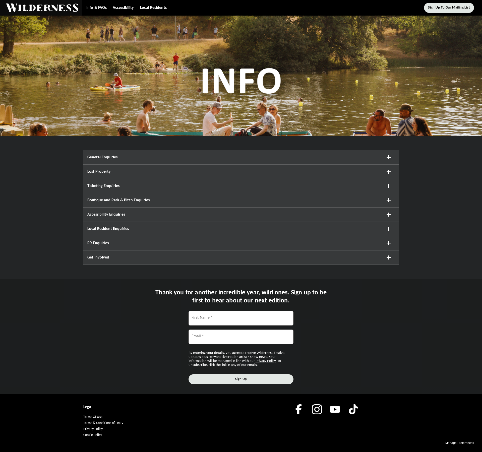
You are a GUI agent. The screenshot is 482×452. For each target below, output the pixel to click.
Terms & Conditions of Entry (103, 423)
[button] (41, 8)
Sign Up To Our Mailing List (449, 8)
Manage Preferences (459, 443)
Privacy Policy (93, 429)
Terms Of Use (92, 417)
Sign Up (241, 379)
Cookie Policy (92, 435)
